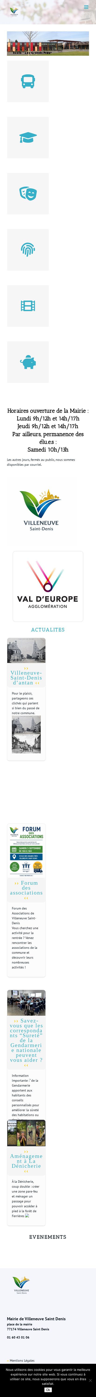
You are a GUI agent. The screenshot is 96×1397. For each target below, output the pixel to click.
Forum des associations (26, 888)
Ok (48, 1390)
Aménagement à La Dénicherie (26, 1161)
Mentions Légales (22, 1360)
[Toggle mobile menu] (86, 7)
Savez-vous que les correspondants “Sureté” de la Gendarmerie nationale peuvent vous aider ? (26, 1040)
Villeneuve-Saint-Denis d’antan (26, 678)
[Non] (90, 1380)
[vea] (48, 554)
